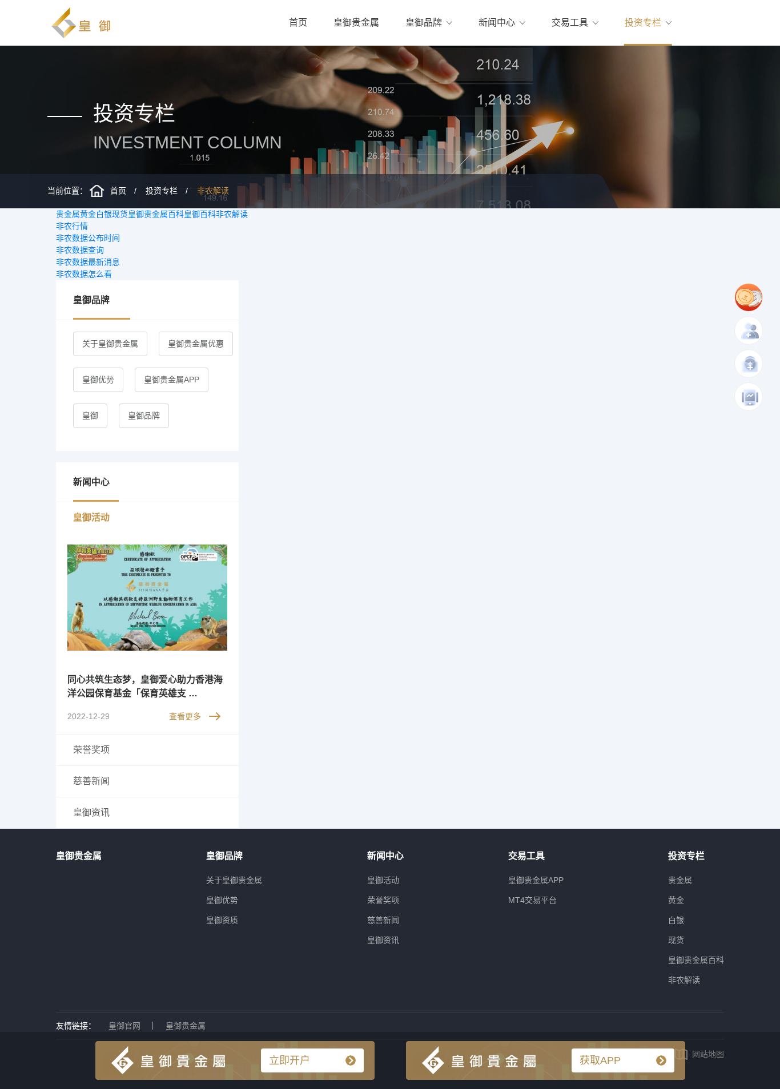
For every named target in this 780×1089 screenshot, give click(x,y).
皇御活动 (383, 880)
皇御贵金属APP (171, 379)
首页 (298, 22)
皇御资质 (222, 920)
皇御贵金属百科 (156, 214)
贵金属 (68, 214)
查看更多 (185, 716)
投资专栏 (643, 22)
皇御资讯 (383, 940)
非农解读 (213, 190)
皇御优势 (98, 379)
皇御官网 (124, 1025)
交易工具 (570, 22)
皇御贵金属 (356, 22)
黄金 (88, 214)
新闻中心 (497, 22)
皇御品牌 (423, 22)
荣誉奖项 (383, 900)
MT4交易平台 (532, 900)
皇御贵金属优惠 (196, 343)
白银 (104, 214)
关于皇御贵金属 (110, 343)
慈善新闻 (383, 920)
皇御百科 (200, 214)
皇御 (90, 415)
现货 (120, 214)
